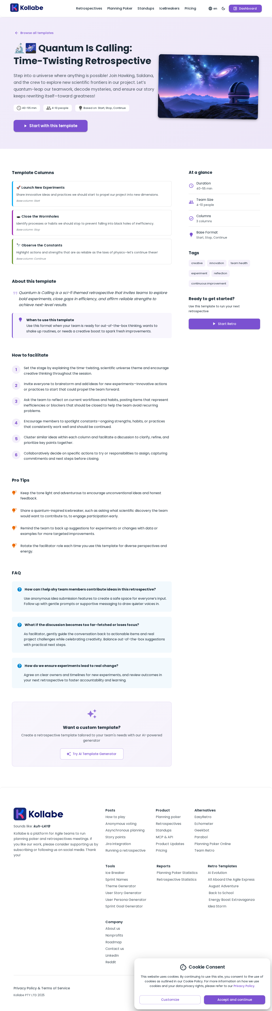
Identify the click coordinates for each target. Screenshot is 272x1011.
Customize (170, 999)
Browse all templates (37, 33)
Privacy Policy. (244, 986)
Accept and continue (234, 999)
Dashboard (248, 8)
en (215, 8)
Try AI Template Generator (94, 754)
